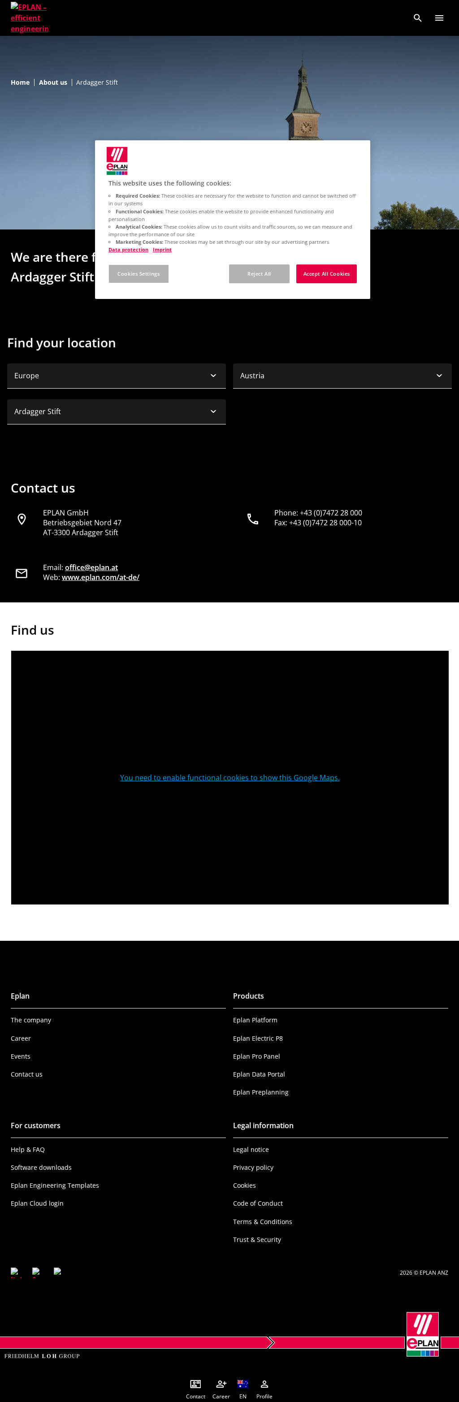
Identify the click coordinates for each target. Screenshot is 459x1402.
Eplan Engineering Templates (55, 1185)
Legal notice (251, 1149)
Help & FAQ (28, 1149)
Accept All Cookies (326, 273)
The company (31, 1020)
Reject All (259, 273)
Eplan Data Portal (259, 1074)
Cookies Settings (138, 273)
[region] (232, 219)
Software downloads (41, 1167)
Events (20, 1056)
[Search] (418, 18)
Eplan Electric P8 (258, 1038)
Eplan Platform (255, 1020)
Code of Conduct (258, 1203)
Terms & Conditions (262, 1221)
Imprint (162, 249)
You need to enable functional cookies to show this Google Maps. (230, 778)
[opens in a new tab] (16, 1273)
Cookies (244, 1185)
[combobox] (116, 376)
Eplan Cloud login (37, 1203)
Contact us (27, 1074)
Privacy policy (253, 1167)
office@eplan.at (91, 567)
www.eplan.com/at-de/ (100, 577)
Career (21, 1038)
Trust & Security (257, 1239)
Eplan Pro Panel (256, 1056)
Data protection (128, 249)
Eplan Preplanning (261, 1092)
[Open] (439, 18)
